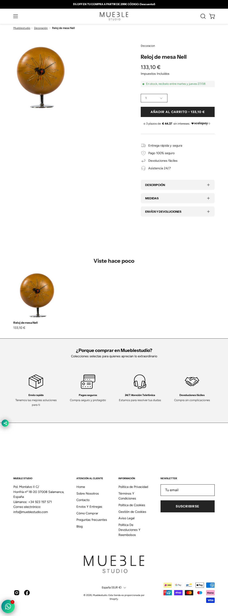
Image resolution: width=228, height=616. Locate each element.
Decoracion (148, 45)
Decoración (41, 28)
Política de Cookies (131, 505)
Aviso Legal (126, 518)
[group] (114, 4)
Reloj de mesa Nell (25, 322)
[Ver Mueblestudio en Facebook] (27, 592)
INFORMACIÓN (126, 478)
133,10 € (19, 327)
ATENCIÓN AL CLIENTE (89, 478)
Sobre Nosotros (87, 493)
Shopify (114, 599)
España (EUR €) (112, 587)
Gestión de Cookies (132, 512)
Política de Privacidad (133, 487)
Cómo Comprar (87, 513)
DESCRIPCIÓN (155, 185)
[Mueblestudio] (114, 16)
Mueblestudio (21, 28)
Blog (79, 526)
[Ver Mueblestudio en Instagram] (16, 592)
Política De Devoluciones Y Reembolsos (129, 530)
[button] (203, 16)
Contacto (83, 500)
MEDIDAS (152, 198)
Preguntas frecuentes (91, 520)
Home (80, 487)
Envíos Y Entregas (89, 507)
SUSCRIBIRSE (187, 506)
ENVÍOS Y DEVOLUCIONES (163, 211)
